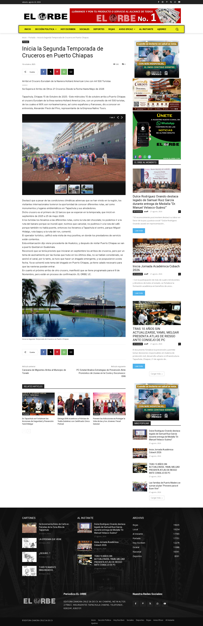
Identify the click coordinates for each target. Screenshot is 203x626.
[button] (177, 29)
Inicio (24, 37)
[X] (171, 2)
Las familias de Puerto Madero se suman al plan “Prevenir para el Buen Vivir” (164, 486)
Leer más (139, 231)
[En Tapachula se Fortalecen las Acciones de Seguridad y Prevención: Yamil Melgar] (38, 404)
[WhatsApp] (175, 2)
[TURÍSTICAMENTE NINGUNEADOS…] (29, 571)
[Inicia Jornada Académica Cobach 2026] (157, 250)
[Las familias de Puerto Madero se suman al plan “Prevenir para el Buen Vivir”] (140, 486)
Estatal (61, 414)
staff (146, 211)
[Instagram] (162, 2)
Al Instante (138, 212)
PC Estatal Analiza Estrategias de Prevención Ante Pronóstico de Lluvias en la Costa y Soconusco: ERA (101, 373)
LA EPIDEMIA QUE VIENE (50, 539)
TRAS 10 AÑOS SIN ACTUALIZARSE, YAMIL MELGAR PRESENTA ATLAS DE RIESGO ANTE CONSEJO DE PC (156, 334)
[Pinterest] (167, 2)
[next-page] (29, 431)
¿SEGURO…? (44, 553)
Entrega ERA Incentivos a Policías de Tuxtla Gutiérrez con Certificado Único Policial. (74, 421)
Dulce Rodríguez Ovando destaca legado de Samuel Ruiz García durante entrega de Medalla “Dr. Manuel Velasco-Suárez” (155, 202)
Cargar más (156, 374)
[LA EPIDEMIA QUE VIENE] (29, 543)
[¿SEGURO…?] (29, 557)
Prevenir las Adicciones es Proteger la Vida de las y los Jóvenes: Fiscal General (109, 421)
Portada (32, 37)
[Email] (71, 72)
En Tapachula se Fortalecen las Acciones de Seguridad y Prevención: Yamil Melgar (38, 421)
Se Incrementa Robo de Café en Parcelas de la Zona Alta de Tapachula (54, 527)
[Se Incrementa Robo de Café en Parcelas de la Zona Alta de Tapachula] (29, 528)
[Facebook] (158, 2)
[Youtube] (179, 2)
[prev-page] (24, 431)
